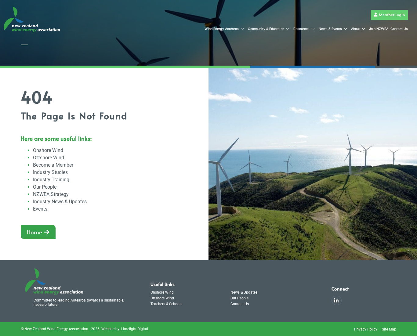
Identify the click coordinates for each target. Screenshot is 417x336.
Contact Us (399, 29)
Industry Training (51, 179)
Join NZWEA (378, 29)
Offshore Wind (48, 158)
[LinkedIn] (337, 300)
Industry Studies (50, 172)
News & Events (330, 29)
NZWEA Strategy (51, 194)
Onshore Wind (48, 150)
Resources (301, 29)
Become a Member (53, 165)
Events (40, 209)
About (355, 29)
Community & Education (266, 29)
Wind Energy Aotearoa (222, 29)
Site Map (389, 329)
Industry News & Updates (60, 201)
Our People (44, 187)
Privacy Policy (365, 329)
